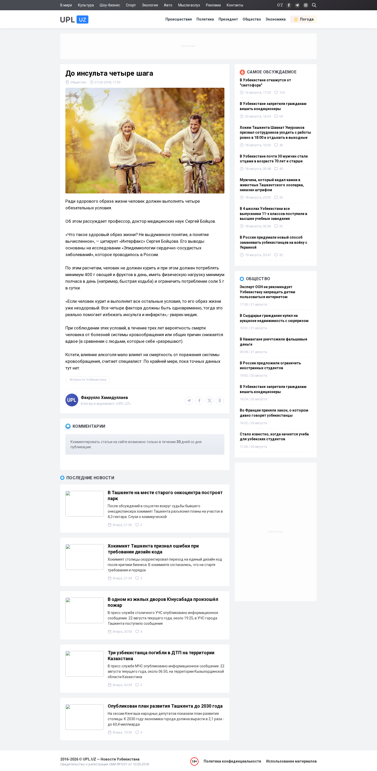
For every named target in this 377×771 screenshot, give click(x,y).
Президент (228, 19)
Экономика (276, 19)
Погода (307, 19)
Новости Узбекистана (89, 380)
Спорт (131, 5)
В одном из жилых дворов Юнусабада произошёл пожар (163, 602)
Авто (168, 5)
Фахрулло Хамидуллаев (104, 397)
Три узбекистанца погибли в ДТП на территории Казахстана (161, 655)
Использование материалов (291, 761)
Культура (86, 5)
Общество (252, 19)
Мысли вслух (189, 5)
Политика (205, 19)
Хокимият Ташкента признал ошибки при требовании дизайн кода (153, 548)
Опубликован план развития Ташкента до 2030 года (165, 706)
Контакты (235, 5)
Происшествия (178, 19)
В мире (66, 5)
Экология (150, 5)
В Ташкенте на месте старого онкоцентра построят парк (165, 495)
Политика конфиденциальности (232, 761)
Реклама (213, 5)
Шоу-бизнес (110, 5)
